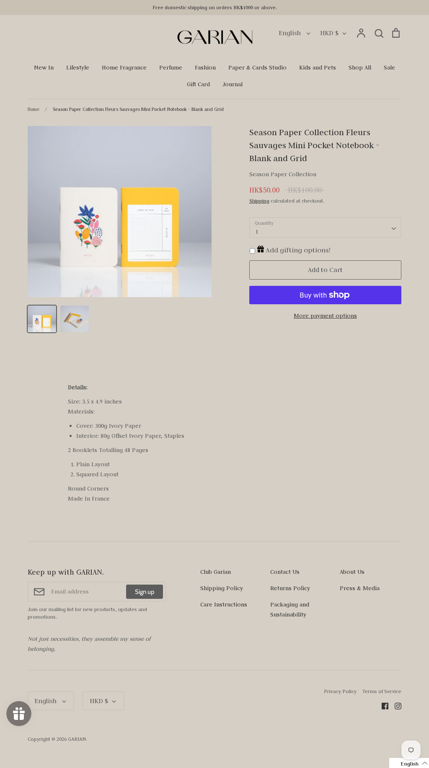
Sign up (144, 592)
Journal (232, 84)
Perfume (170, 67)
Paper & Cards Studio (257, 67)
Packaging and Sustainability (289, 609)
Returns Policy (290, 588)
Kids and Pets (317, 67)
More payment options (325, 315)
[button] (409, 763)
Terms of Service (381, 691)
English (290, 33)
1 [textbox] (256, 231)
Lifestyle (77, 67)
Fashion (205, 67)
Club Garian (215, 571)
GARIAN (77, 739)
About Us (352, 571)
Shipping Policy (221, 588)
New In (44, 67)
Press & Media (360, 588)
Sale (389, 67)
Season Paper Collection (282, 174)
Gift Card (198, 84)
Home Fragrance (124, 67)
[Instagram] (394, 705)
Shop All (360, 67)
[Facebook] (381, 705)
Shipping (259, 201)
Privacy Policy (340, 691)
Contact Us (285, 571)
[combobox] (325, 227)
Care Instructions (223, 604)
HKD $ (329, 33)
